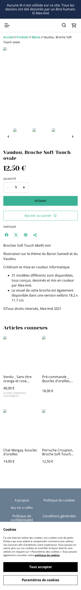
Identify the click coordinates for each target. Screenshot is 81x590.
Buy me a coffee (22, 508)
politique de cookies (47, 555)
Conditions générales (59, 516)
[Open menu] (7, 25)
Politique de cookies (59, 500)
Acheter (40, 200)
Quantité (9, 178)
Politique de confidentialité (22, 518)
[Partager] (35, 235)
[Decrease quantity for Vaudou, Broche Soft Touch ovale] (7, 187)
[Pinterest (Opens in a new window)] (25, 235)
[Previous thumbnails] (8, 136)
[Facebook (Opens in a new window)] (6, 235)
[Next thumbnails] (73, 136)
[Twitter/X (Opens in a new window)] (16, 235)
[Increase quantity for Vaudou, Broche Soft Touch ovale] (24, 187)
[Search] (64, 25)
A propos (22, 500)
